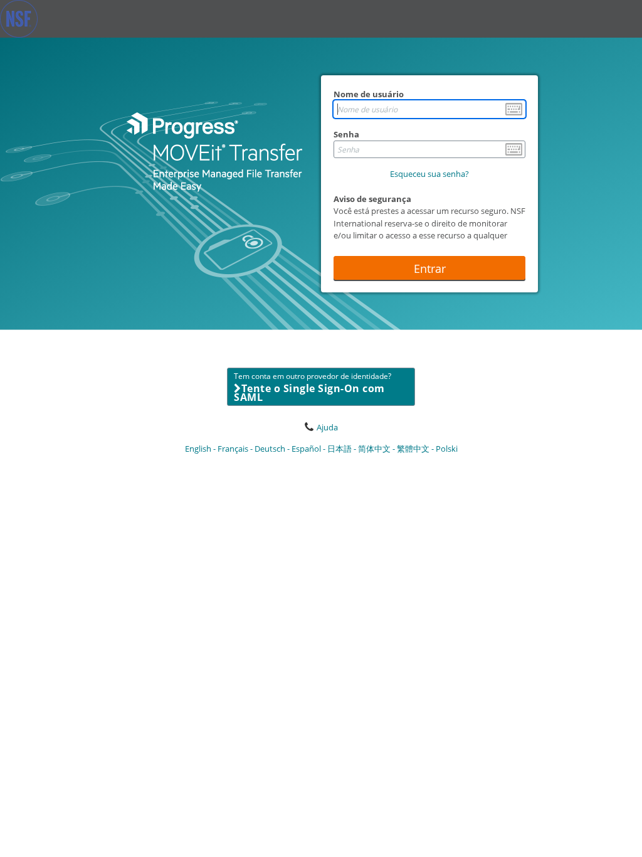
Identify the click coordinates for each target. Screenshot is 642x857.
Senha (346, 134)
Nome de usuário (369, 94)
